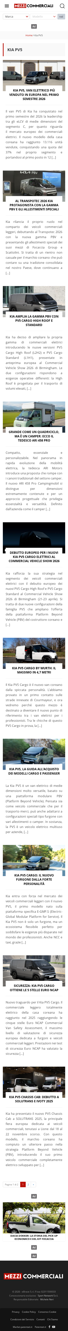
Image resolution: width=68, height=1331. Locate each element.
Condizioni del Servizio (22, 1319)
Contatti (40, 1319)
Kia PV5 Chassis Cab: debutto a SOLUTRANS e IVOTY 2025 (34, 1099)
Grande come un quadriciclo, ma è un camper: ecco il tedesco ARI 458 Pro (34, 436)
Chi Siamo (52, 1319)
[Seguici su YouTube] (53, 1327)
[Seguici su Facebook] (49, 1327)
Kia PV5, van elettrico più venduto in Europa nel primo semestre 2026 (34, 94)
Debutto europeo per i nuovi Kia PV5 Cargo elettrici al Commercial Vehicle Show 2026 (34, 557)
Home (29, 35)
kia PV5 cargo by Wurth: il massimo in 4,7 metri (34, 670)
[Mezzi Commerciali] (34, 5)
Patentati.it (40, 1327)
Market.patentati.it (22, 1327)
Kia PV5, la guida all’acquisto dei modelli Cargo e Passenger (34, 771)
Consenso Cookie (47, 1311)
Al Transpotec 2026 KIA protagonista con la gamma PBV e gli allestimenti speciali (34, 205)
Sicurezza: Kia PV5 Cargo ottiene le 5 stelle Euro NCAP (34, 988)
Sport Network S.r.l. (48, 1295)
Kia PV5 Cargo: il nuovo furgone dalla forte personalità (34, 879)
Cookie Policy (29, 1311)
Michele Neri (47, 1299)
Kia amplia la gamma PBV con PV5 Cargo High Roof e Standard (34, 320)
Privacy (15, 1311)
